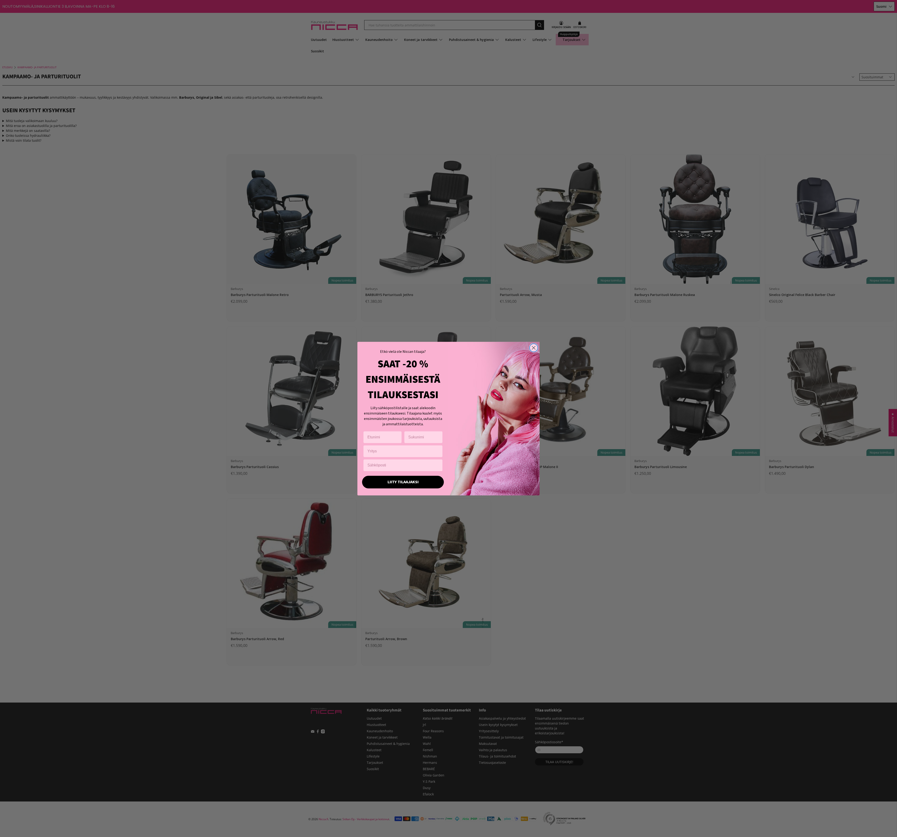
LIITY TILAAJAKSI (403, 482)
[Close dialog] (534, 348)
